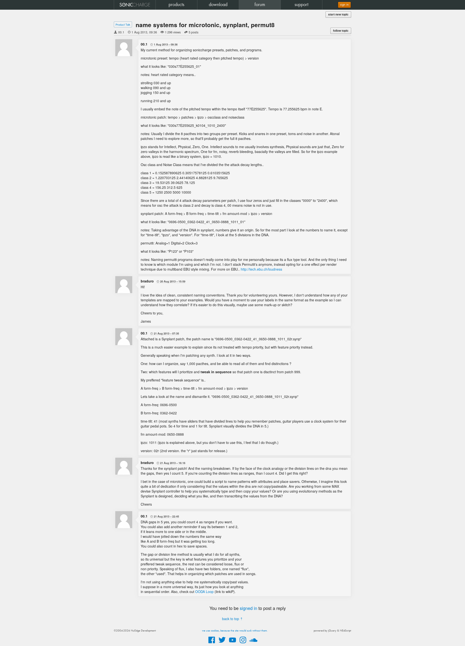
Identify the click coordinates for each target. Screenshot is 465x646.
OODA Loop (204, 591)
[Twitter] (222, 643)
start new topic (338, 14)
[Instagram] (243, 643)
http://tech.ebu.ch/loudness (261, 269)
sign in (344, 5)
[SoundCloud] (253, 643)
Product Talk (123, 24)
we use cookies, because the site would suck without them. (235, 630)
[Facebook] (212, 643)
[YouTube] (232, 643)
